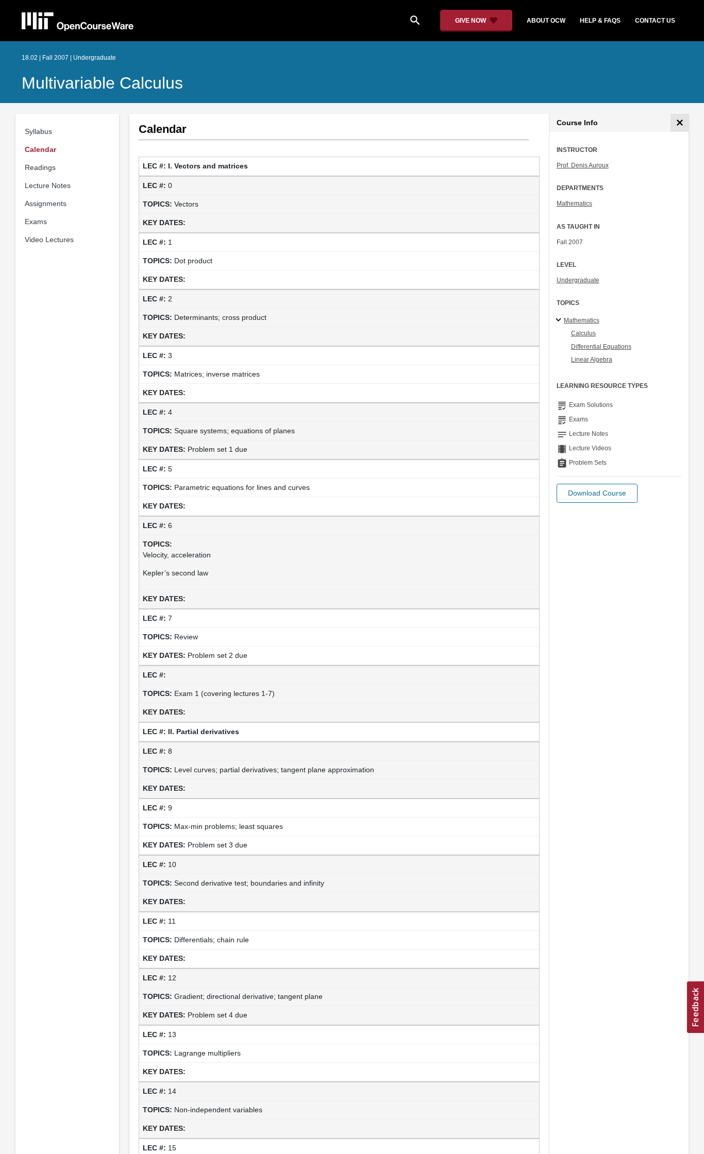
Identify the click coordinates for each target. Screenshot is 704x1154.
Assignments (45, 203)
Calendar (40, 149)
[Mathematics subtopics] (560, 320)
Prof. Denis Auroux (583, 165)
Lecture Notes (48, 185)
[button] (597, 493)
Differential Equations (601, 346)
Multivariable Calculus (102, 83)
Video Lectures (49, 239)
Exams (36, 221)
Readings (40, 167)
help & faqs (600, 20)
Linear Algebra (591, 359)
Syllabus (38, 131)
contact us (655, 20)
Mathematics (574, 203)
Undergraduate (578, 280)
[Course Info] (680, 123)
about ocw (546, 20)
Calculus (583, 333)
